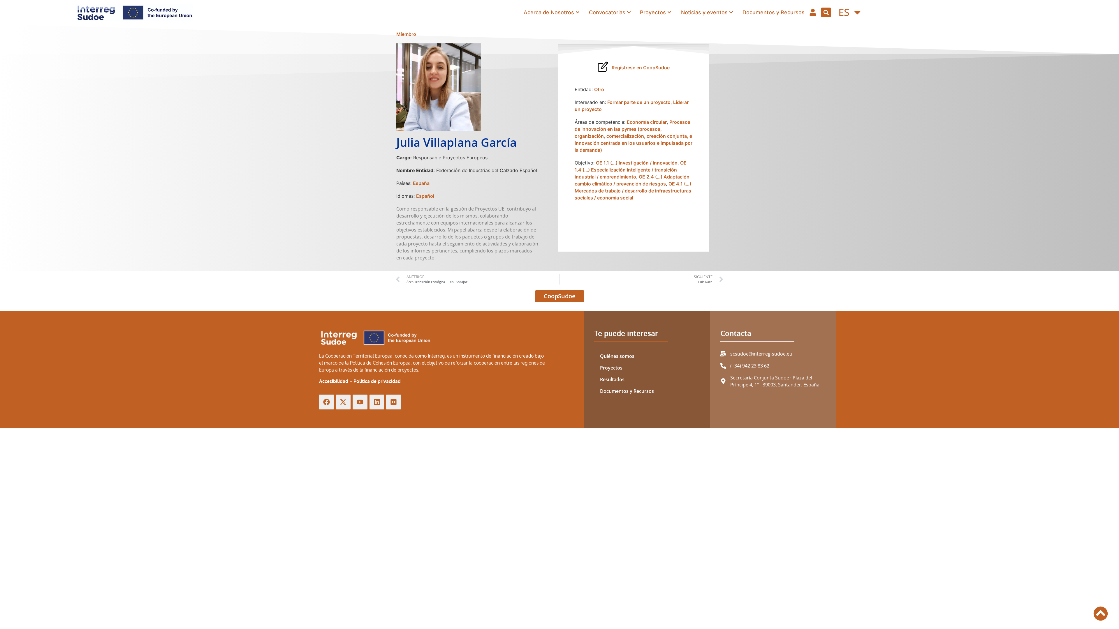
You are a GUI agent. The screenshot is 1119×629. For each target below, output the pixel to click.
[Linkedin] (377, 402)
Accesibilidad (333, 381)
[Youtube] (360, 402)
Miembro (406, 34)
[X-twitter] (343, 402)
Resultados (612, 379)
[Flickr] (393, 402)
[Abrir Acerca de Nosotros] (578, 12)
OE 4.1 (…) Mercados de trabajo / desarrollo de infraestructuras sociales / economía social (633, 191)
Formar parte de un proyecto (639, 102)
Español (425, 196)
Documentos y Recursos (627, 391)
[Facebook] (326, 402)
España (421, 183)
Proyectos (611, 368)
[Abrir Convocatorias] (629, 12)
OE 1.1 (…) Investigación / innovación (637, 163)
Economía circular (647, 122)
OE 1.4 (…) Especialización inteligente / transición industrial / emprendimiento (631, 170)
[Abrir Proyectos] (669, 12)
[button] (826, 12)
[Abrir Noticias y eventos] (731, 12)
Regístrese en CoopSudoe (641, 67)
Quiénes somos (617, 356)
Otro (599, 89)
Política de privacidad (377, 381)
